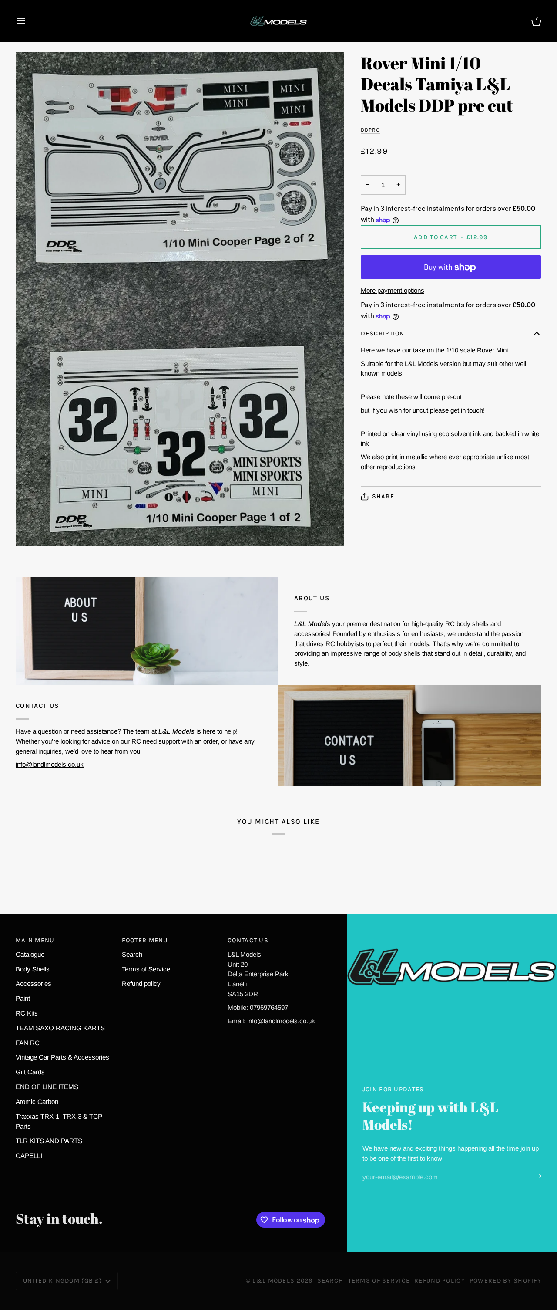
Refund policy (141, 983)
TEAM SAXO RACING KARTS (60, 1028)
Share (383, 496)
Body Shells (33, 969)
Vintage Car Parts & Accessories (62, 1057)
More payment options (392, 290)
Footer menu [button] (145, 940)
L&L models (274, 1280)
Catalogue (30, 954)
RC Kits (27, 1013)
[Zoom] (180, 299)
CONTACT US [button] (248, 940)
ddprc (370, 129)
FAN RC (28, 1042)
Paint (23, 998)
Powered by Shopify (505, 1280)
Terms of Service (146, 969)
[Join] (534, 1176)
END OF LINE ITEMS (47, 1086)
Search (132, 954)
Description (383, 334)
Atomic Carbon (37, 1101)
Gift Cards (30, 1072)
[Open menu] (29, 21)
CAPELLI (29, 1155)
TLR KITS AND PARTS (49, 1140)
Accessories (33, 983)
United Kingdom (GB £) (62, 1280)
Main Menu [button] (35, 940)
